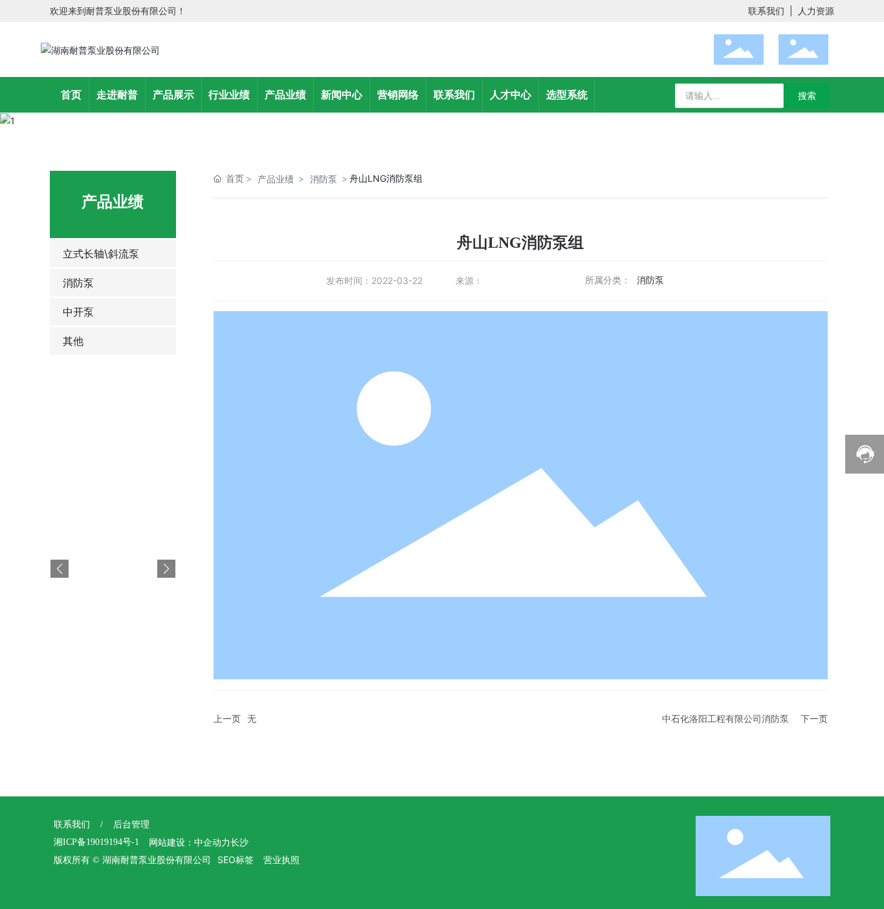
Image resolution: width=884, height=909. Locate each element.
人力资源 (816, 10)
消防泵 (78, 282)
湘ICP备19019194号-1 (96, 842)
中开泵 (78, 311)
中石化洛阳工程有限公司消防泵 (725, 718)
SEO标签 (235, 859)
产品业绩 (276, 178)
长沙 (239, 843)
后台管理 (131, 824)
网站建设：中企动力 (189, 843)
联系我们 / (83, 824)
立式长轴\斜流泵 (101, 253)
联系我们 (766, 10)
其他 (73, 340)
